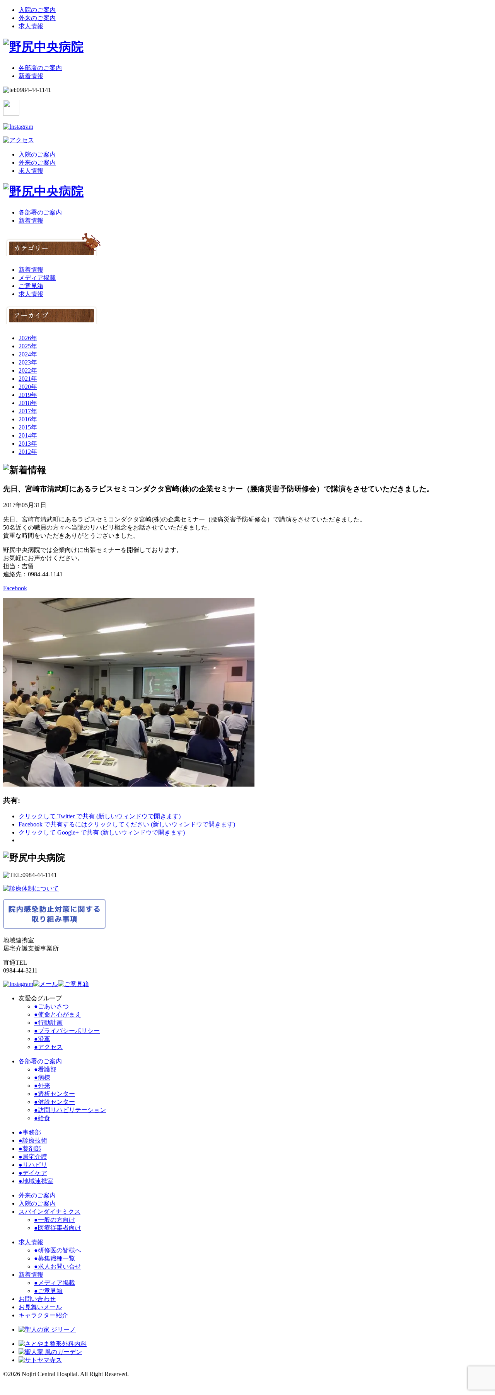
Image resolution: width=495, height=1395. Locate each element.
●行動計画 (48, 1022)
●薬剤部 (30, 1148)
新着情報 (31, 76)
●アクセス (48, 1047)
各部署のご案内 (40, 68)
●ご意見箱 (48, 1291)
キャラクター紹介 (43, 1315)
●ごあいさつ (51, 1006)
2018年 (28, 403)
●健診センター (54, 1102)
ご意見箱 (31, 286)
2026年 (28, 338)
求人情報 (31, 26)
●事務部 (30, 1132)
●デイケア (33, 1173)
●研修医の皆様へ (57, 1250)
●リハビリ (33, 1165)
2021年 (28, 378)
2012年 (28, 451)
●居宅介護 (33, 1156)
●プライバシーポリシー (67, 1030)
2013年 (28, 443)
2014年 (28, 435)
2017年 (28, 411)
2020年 (28, 386)
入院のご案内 (37, 10)
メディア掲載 (37, 277)
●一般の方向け (54, 1219)
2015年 (28, 427)
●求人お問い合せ (57, 1266)
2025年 (28, 346)
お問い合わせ (37, 1299)
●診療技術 (33, 1140)
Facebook (15, 588)
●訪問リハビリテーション (70, 1110)
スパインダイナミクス (49, 1211)
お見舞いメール (40, 1307)
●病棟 (42, 1077)
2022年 (28, 370)
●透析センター (54, 1093)
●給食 (42, 1118)
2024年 (28, 354)
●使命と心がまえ (57, 1014)
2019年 (28, 395)
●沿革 (42, 1039)
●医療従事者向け (57, 1228)
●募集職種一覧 (54, 1258)
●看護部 (45, 1069)
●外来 (42, 1085)
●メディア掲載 (54, 1282)
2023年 (28, 362)
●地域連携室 (36, 1181)
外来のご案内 (37, 18)
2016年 (28, 419)
